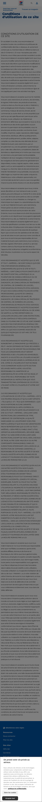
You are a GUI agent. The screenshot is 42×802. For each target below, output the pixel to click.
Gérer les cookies (10, 792)
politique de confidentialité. (17, 789)
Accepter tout (10, 798)
